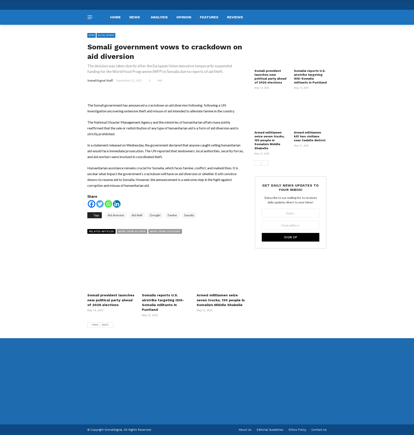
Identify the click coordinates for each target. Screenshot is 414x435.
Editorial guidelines (270, 429)
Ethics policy (297, 429)
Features (209, 17)
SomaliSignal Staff (100, 80)
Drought (155, 215)
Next (105, 325)
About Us (245, 429)
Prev (95, 325)
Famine (172, 215)
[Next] (265, 163)
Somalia (189, 215)
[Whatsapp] (108, 204)
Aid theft (137, 215)
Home (115, 17)
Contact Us (319, 429)
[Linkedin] (117, 204)
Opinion (183, 17)
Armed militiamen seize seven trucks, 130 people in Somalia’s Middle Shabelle (221, 300)
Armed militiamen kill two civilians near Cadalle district (310, 136)
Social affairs (106, 35)
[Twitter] (100, 204)
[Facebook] (91, 204)
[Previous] (257, 163)
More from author (132, 231)
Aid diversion (116, 215)
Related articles (101, 231)
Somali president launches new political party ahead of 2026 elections (110, 300)
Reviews (235, 17)
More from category (165, 231)
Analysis (159, 17)
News (134, 17)
